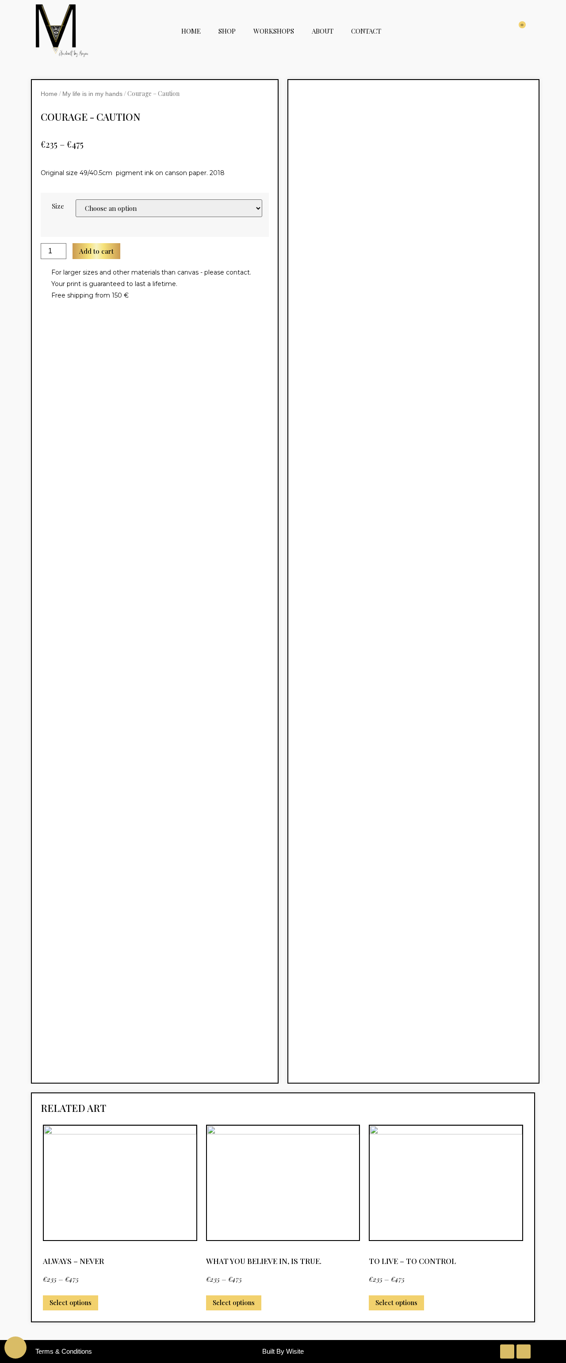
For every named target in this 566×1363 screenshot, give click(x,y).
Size (58, 206)
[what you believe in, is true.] (283, 1183)
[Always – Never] (120, 1183)
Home (191, 31)
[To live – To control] (446, 1183)
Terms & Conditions (63, 1351)
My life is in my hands (92, 93)
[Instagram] (507, 1351)
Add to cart (96, 251)
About (322, 31)
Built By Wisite (283, 1351)
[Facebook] (523, 1351)
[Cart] (519, 31)
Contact (366, 31)
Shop (227, 31)
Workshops (273, 31)
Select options (71, 1302)
